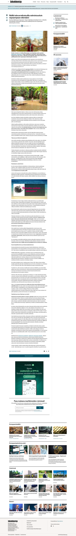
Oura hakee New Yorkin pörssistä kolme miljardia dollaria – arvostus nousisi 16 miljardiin (59, 494)
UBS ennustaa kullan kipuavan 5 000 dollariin (59, 436)
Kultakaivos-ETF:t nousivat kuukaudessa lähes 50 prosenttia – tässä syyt (60, 47)
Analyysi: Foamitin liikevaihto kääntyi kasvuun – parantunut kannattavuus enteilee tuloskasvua (60, 68)
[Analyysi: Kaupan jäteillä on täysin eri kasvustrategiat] (45, 507)
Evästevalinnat (23, 534)
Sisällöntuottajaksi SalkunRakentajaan (34, 528)
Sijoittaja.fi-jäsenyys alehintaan (16, 456)
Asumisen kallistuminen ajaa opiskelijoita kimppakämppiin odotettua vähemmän (44, 494)
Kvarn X (45, 438)
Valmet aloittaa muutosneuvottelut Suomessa (30, 494)
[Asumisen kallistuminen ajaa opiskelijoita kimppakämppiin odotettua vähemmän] (45, 488)
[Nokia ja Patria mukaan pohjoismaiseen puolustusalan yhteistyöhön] (45, 474)
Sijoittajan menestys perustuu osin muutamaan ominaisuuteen (59, 513)
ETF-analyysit (11, 438)
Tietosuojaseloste (11, 534)
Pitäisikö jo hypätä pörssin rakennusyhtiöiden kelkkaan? (25, 6)
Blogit (10, 351)
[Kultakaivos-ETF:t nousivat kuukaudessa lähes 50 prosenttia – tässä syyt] (61, 41)
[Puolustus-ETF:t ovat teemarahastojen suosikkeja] (45, 430)
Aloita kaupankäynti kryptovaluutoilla (37, 456)
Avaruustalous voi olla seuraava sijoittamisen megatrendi (30, 513)
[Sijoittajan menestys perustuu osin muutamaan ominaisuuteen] (60, 507)
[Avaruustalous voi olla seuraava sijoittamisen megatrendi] (30, 507)
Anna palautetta (30, 526)
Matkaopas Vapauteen (16, 54)
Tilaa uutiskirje (29, 524)
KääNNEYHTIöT (11, 6)
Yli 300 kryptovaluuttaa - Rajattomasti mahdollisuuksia (57, 456)
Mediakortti (29, 522)
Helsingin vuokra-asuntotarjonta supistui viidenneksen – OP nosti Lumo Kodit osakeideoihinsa (30, 480)
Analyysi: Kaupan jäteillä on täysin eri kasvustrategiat (45, 513)
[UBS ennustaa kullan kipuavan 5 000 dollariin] (60, 430)
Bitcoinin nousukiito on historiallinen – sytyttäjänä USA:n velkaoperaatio (61, 19)
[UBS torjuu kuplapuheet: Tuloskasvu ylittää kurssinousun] (16, 488)
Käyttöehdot (17, 534)
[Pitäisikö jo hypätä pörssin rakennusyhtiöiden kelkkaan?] (60, 474)
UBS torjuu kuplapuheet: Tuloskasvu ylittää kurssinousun (15, 494)
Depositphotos (60, 521)
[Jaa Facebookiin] (7, 15)
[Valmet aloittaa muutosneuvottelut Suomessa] (30, 488)
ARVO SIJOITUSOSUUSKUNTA (13, 8)
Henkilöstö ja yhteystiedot (32, 520)
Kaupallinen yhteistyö (15, 438)
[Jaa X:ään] (7, 17)
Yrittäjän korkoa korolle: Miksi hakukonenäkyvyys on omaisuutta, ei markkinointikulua (30, 436)
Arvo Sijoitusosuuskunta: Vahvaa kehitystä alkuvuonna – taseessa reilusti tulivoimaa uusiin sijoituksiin (39, 8)
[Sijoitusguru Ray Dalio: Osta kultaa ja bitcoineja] (16, 507)
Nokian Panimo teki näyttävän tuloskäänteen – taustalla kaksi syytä (61, 27)
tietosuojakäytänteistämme (38, 410)
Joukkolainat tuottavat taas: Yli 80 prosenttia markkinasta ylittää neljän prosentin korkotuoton (15, 480)
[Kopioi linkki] (7, 20)
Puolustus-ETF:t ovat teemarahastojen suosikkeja (44, 436)
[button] (8, 2)
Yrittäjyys (31, 438)
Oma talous (14, 351)
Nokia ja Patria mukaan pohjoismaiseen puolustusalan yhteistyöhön (44, 480)
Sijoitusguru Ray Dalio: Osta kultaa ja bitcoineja (15, 513)
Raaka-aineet (61, 438)
